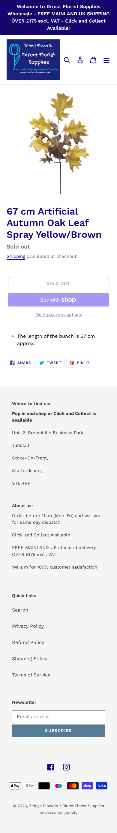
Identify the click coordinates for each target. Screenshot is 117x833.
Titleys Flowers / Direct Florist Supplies (66, 806)
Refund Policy (28, 642)
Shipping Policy (29, 658)
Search (20, 610)
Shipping (16, 256)
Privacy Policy (28, 626)
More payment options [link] (58, 314)
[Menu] (106, 59)
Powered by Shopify (58, 813)
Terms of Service (31, 675)
